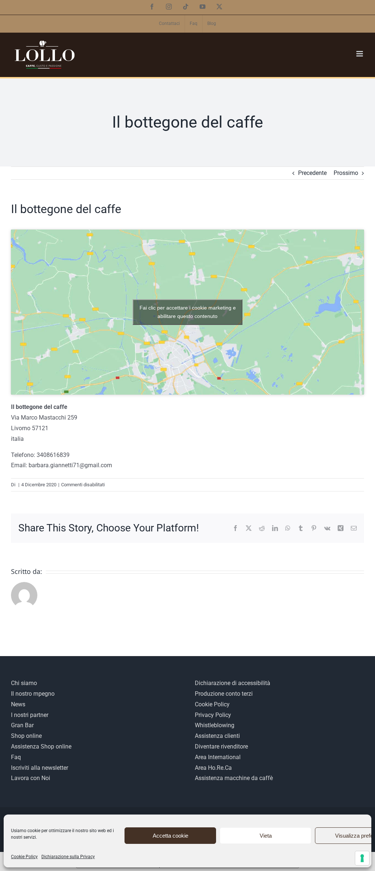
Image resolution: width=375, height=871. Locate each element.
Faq (16, 757)
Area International (218, 757)
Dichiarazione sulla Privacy (68, 856)
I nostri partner (29, 714)
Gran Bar (22, 725)
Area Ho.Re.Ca (213, 767)
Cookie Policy (24, 856)
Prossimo (346, 172)
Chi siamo (24, 683)
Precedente (312, 172)
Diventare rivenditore (221, 746)
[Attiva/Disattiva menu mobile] (360, 54)
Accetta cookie (170, 835)
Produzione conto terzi (224, 693)
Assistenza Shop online (41, 746)
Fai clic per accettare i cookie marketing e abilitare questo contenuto (188, 312)
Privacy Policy (213, 714)
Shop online (26, 735)
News (18, 704)
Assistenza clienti (217, 735)
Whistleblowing (214, 725)
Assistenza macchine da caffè (234, 778)
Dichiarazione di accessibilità (232, 683)
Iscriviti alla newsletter (39, 767)
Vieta (266, 835)
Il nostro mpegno (33, 693)
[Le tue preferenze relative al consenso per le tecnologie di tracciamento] (362, 858)
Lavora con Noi (30, 778)
